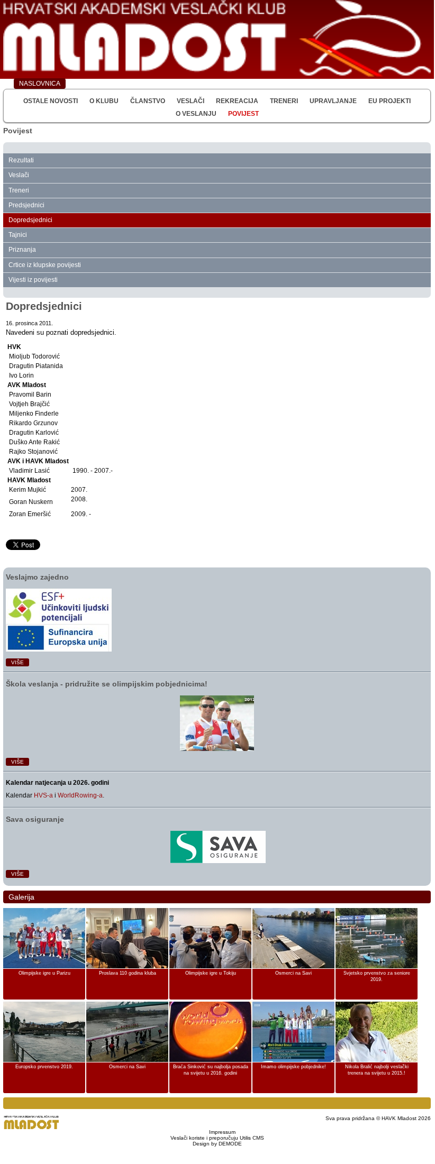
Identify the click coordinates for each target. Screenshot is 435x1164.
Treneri (284, 101)
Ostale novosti (50, 101)
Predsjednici (26, 205)
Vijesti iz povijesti (33, 279)
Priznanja (22, 249)
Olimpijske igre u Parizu (44, 973)
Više (17, 662)
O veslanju (196, 113)
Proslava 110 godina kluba (127, 973)
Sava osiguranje (35, 819)
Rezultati (21, 160)
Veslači (190, 101)
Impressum (222, 1132)
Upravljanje (333, 101)
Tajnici (17, 235)
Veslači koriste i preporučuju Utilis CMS (217, 1138)
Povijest (243, 113)
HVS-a (43, 795)
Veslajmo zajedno (37, 577)
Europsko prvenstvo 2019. (44, 1066)
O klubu (104, 101)
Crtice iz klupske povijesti (44, 265)
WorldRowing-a (80, 795)
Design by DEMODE (217, 1144)
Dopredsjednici (30, 220)
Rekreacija (237, 101)
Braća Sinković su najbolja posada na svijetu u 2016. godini (210, 1070)
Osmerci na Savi (293, 973)
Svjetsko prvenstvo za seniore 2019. (376, 976)
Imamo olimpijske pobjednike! (293, 1066)
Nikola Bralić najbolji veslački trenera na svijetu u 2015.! (377, 1070)
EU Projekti (389, 101)
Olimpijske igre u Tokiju (210, 973)
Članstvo (147, 101)
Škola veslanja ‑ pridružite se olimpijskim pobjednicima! (106, 684)
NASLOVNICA (39, 83)
